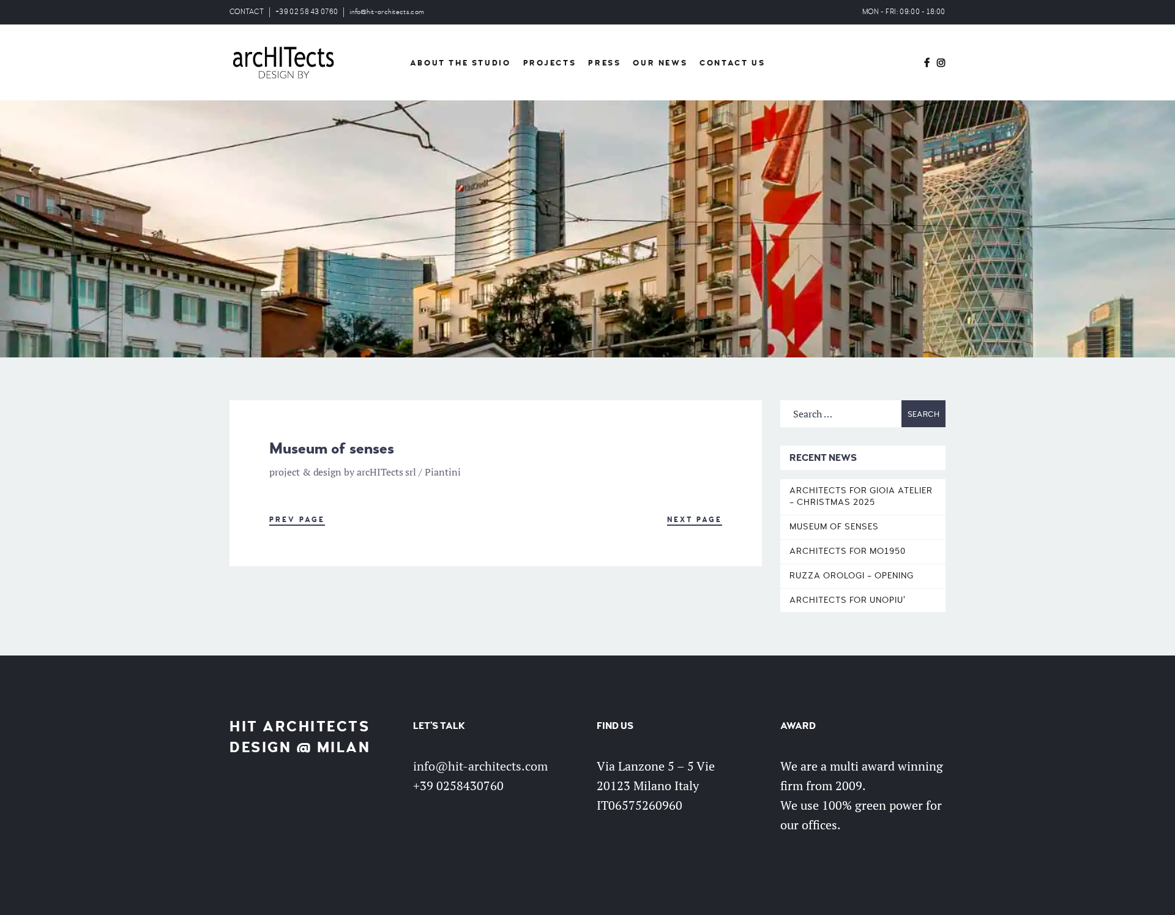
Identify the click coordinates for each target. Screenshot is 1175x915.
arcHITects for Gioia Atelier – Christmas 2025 (861, 496)
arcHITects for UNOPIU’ (847, 600)
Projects (549, 63)
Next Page (694, 520)
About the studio (460, 63)
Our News (660, 63)
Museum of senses (834, 526)
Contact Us (732, 63)
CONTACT (246, 12)
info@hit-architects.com (386, 12)
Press (604, 63)
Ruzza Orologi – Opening (851, 575)
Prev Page (297, 520)
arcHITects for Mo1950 (847, 551)
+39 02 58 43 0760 (306, 12)
